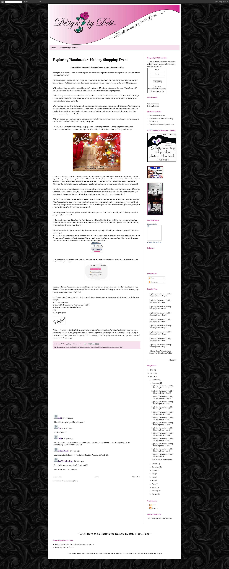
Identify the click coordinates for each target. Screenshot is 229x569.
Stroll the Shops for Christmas (161, 459)
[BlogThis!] (91, 344)
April (154, 484)
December (155, 380)
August (154, 470)
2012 (152, 373)
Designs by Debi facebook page (88, 335)
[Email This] (89, 344)
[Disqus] (96, 382)
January (155, 494)
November (155, 383)
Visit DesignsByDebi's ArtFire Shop (159, 518)
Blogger (159, 553)
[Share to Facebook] (96, 344)
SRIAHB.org (153, 121)
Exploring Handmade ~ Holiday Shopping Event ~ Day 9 (160, 308)
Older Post (136, 477)
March (154, 487)
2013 (152, 370)
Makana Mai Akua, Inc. (157, 116)
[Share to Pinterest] (98, 344)
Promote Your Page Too (154, 242)
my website (83, 333)
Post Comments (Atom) (70, 481)
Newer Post (57, 477)
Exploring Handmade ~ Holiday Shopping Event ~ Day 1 (160, 301)
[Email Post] (84, 344)
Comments (154, 282)
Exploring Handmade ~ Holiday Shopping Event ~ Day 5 (160, 339)
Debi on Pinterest (153, 106)
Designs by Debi (152, 224)
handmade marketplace (102, 347)
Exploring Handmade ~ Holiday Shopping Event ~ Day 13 (160, 295)
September (156, 467)
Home (53, 48)
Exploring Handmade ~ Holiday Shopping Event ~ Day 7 (162, 418)
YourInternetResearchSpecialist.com (161, 124)
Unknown (155, 508)
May (153, 480)
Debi (153, 505)
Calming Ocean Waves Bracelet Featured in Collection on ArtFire (160, 352)
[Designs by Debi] (154, 240)
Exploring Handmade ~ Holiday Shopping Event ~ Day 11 (162, 397)
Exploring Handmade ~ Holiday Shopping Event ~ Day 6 (160, 314)
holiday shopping (116, 347)
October (155, 464)
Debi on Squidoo (153, 104)
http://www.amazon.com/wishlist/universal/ (115, 238)
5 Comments (77, 344)
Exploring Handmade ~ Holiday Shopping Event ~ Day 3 (160, 320)
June (153, 477)
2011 (152, 377)
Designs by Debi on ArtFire (64, 547)
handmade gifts (77, 347)
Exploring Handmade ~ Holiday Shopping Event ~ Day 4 (160, 327)
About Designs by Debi (69, 48)
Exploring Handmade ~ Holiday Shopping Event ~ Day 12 (160, 346)
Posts (152, 278)
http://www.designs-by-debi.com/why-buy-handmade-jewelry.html (76, 202)
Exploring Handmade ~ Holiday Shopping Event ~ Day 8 (162, 413)
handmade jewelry (89, 347)
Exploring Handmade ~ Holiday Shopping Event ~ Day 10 (162, 403)
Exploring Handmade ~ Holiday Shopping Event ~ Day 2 (160, 333)
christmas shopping (65, 347)
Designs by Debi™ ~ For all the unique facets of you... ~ (74, 544)
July (153, 474)
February (155, 491)
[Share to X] (93, 344)
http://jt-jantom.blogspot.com (65, 225)
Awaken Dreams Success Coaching (161, 119)
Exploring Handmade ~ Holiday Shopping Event (162, 455)
